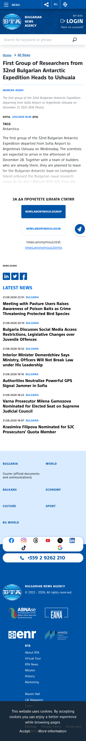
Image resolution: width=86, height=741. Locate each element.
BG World (11, 522)
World (51, 464)
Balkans (10, 490)
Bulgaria (32, 297)
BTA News (31, 664)
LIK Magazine (34, 700)
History (30, 676)
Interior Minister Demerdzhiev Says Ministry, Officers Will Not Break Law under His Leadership (38, 359)
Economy (53, 490)
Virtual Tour (33, 658)
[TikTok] (24, 547)
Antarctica (11, 128)
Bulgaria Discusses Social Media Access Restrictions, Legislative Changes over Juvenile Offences (40, 334)
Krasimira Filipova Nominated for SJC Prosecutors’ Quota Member (38, 429)
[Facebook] (12, 540)
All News (24, 55)
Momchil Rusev (13, 90)
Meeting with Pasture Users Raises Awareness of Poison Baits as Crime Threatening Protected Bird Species (37, 308)
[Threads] (36, 540)
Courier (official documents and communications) (21, 475)
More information (52, 731)
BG (56, 4)
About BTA (32, 652)
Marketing (32, 682)
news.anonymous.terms (43, 247)
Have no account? (72, 27)
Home (7, 55)
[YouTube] (49, 540)
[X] (61, 540)
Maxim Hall (32, 694)
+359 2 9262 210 (46, 558)
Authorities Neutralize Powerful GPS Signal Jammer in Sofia (37, 383)
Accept (24, 731)
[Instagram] (24, 540)
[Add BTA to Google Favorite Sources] (61, 547)
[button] (46, 4)
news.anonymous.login (43, 228)
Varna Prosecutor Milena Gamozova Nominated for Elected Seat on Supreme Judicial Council (41, 406)
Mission (30, 670)
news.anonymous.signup (43, 211)
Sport (51, 506)
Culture (9, 506)
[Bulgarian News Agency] (12, 592)
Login (75, 21)
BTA (28, 646)
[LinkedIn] (73, 540)
